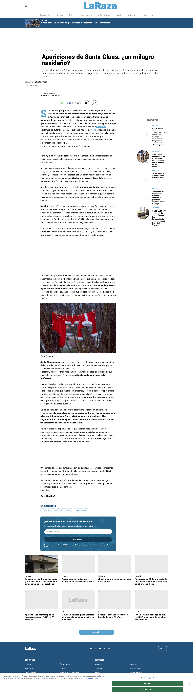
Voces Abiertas (86, 15)
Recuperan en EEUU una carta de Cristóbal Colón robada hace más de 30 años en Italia (151, 581)
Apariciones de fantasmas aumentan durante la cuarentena (78, 580)
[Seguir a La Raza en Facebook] (91, 648)
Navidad (95, 130)
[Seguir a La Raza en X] (95, 648)
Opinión (62, 668)
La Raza (44, 50)
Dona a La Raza (45, 15)
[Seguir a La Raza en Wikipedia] (109, 648)
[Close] (189, 683)
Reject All (147, 684)
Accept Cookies (147, 689)
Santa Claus (81, 510)
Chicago (60, 15)
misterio (51, 50)
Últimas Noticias (65, 664)
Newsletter (99, 664)
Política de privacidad (81, 545)
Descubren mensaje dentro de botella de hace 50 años (113, 615)
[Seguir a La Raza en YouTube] (100, 648)
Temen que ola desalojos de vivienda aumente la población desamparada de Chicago (158, 198)
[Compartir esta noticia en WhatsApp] (61, 102)
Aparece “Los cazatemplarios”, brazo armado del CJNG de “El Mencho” (40, 617)
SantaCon (101, 126)
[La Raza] (100, 6)
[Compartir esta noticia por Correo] (86, 102)
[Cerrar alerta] (167, 20)
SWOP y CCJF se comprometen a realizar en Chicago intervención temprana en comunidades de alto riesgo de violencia (159, 138)
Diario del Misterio (50, 510)
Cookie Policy (93, 678)
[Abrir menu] (25, 5)
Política (155, 170)
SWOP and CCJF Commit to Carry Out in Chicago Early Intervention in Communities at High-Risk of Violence (159, 218)
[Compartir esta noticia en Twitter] (78, 102)
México (65, 612)
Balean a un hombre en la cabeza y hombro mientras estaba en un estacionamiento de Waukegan (41, 581)
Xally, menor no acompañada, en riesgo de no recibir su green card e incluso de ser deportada (158, 160)
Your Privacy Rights (147, 678)
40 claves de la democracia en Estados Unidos (158, 176)
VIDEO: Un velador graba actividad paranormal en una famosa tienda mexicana (78, 617)
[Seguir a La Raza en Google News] (104, 648)
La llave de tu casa (105, 15)
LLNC (119, 15)
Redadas (72, 15)
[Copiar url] (94, 102)
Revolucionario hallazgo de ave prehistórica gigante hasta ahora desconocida (151, 617)
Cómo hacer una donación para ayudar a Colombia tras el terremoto (75, 22)
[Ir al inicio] (34, 648)
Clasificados (148, 15)
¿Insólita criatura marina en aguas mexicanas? (114, 580)
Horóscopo (133, 664)
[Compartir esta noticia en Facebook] (70, 102)
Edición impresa (132, 15)
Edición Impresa (135, 668)
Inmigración (29, 668)
